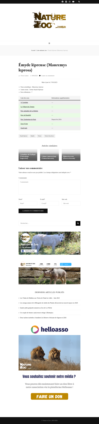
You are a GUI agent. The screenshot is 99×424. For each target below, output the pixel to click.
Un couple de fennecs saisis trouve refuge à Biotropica (36, 313)
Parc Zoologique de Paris (28, 119)
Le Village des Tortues (27, 107)
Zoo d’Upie (24, 124)
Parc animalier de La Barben (29, 111)
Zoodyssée (24, 128)
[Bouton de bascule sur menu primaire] (49, 43)
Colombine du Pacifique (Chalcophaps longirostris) (28, 156)
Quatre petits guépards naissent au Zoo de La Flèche (36, 308)
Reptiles (32, 136)
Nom (20, 199)
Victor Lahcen (24, 75)
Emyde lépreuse (23, 136)
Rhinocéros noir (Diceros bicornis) (69, 157)
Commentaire (23, 178)
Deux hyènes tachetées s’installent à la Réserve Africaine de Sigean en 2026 (43, 317)
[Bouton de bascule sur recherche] (79, 1)
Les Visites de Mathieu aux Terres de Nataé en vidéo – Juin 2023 (40, 298)
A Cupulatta (24, 102)
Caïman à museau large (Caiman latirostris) (49, 157)
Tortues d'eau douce (49, 136)
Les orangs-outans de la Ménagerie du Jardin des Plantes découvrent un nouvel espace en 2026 (49, 303)
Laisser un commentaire (47, 75)
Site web (64, 199)
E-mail (42, 199)
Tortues (39, 136)
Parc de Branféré (26, 115)
